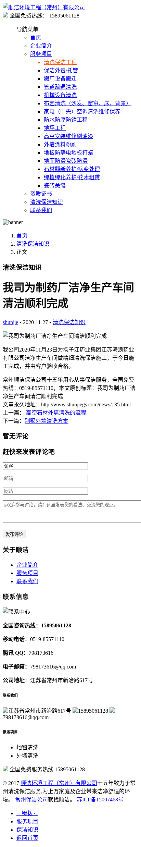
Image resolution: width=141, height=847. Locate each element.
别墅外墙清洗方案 (46, 421)
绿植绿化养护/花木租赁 (72, 177)
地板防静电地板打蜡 (68, 153)
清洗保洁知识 (46, 202)
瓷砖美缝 (55, 185)
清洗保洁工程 (60, 62)
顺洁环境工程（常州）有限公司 (59, 783)
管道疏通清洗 (60, 87)
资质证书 (41, 194)
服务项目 (41, 54)
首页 (35, 37)
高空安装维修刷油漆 (68, 136)
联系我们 (41, 210)
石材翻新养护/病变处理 (72, 169)
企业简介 (41, 46)
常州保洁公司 (31, 799)
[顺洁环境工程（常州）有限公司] (44, 7)
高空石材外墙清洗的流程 (55, 413)
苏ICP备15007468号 (100, 799)
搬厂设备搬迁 (60, 79)
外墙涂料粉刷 (60, 144)
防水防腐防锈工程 (66, 120)
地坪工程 (55, 128)
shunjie (10, 322)
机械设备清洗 (60, 95)
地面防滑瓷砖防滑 (66, 161)
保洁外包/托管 (61, 70)
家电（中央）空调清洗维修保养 (82, 111)
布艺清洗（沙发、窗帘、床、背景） (87, 103)
